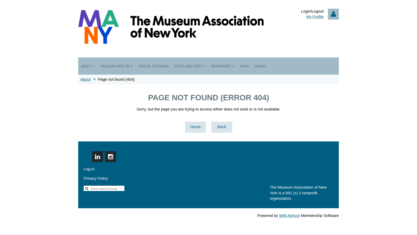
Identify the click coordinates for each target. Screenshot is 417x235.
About (85, 79)
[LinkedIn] (97, 156)
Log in (333, 14)
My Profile (315, 17)
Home (195, 127)
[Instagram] (110, 156)
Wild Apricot (289, 215)
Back (221, 127)
